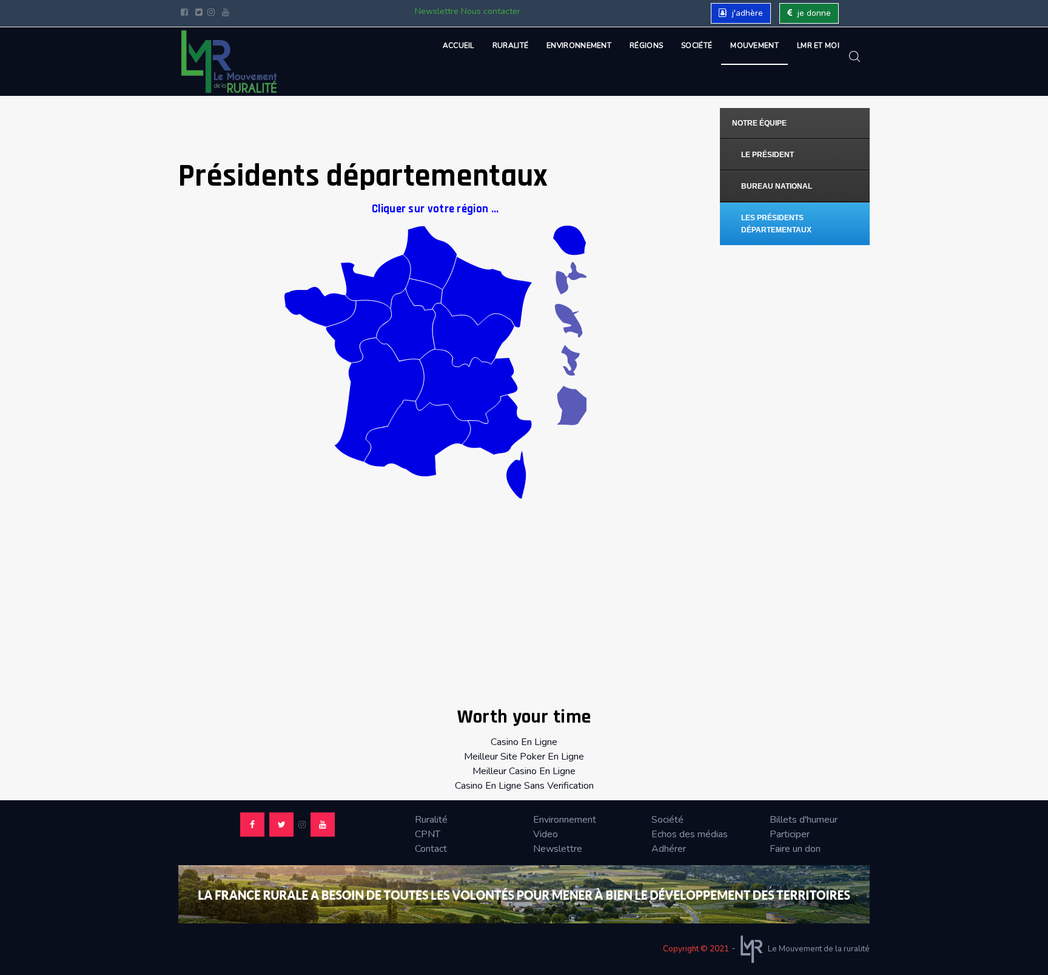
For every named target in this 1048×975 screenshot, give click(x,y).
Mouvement (754, 45)
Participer (790, 834)
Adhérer (668, 848)
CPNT (427, 834)
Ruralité (510, 45)
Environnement (578, 45)
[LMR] (229, 61)
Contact (431, 848)
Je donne (813, 13)
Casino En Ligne (524, 742)
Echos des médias (689, 834)
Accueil (458, 45)
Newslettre (436, 11)
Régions (646, 45)
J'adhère (746, 13)
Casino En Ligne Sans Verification (524, 785)
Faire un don (795, 848)
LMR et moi (818, 45)
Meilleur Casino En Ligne (524, 771)
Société (696, 45)
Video (545, 834)
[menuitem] (795, 123)
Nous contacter (490, 11)
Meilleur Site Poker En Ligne (524, 756)
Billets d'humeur (804, 819)
